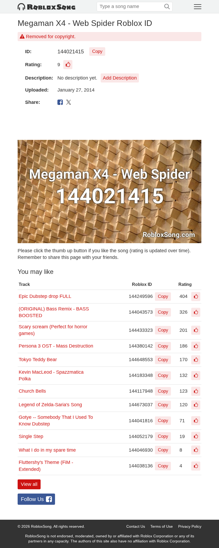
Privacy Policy (189, 526)
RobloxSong (41, 526)
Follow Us (32, 499)
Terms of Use (161, 526)
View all (29, 484)
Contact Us (135, 526)
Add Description (120, 78)
